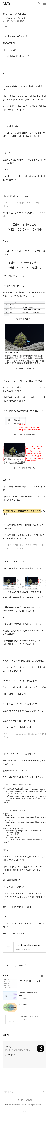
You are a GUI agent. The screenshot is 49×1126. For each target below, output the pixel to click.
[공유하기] (10, 965)
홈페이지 (20, 1100)
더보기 (43, 976)
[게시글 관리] (13, 965)
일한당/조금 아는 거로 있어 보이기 (14, 18)
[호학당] (6, 3)
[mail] (24, 1111)
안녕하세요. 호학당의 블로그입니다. (17, 1050)
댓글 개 (6, 1034)
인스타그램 (28, 1100)
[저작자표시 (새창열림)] (27, 966)
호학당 (8, 1046)
